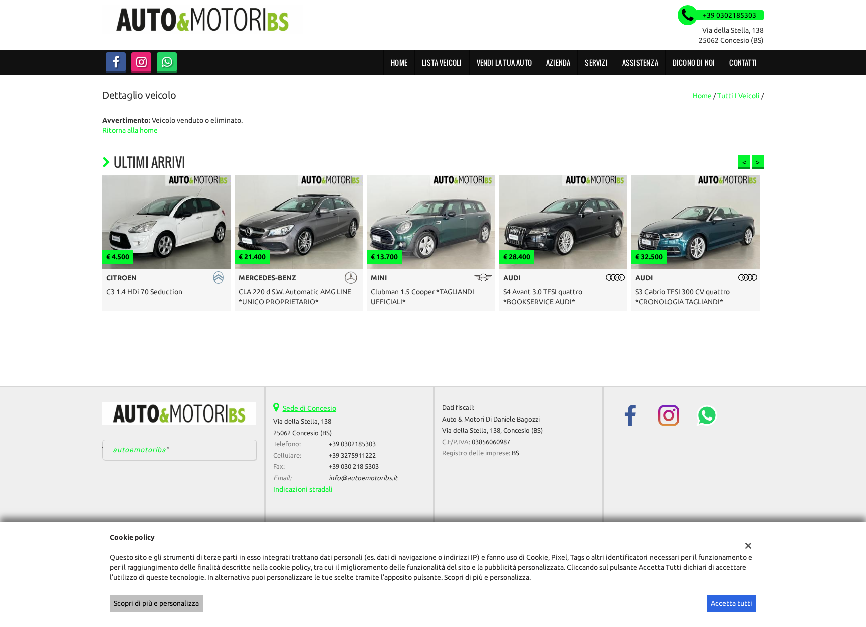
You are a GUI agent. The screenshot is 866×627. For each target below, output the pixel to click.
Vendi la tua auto (504, 62)
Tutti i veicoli (738, 96)
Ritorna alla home (130, 130)
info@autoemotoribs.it (363, 478)
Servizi (596, 62)
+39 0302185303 (352, 444)
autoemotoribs (139, 450)
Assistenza (640, 62)
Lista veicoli (442, 62)
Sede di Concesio (309, 408)
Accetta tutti (731, 603)
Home (399, 62)
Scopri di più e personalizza (156, 603)
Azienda (558, 62)
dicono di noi (694, 62)
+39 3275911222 (352, 455)
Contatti (743, 62)
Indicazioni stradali (303, 489)
